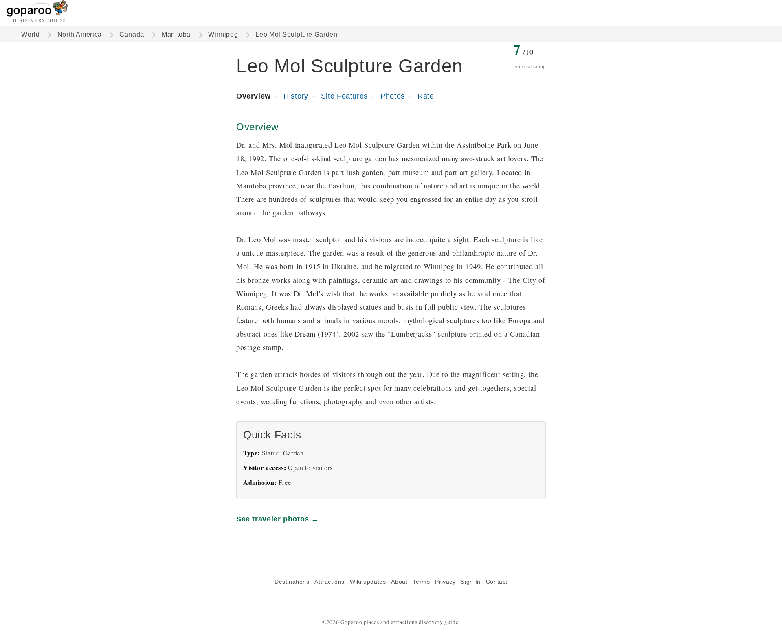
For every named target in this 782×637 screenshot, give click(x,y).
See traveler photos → (277, 518)
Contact (496, 582)
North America (79, 34)
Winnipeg (223, 34)
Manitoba (176, 34)
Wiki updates (368, 582)
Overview (253, 96)
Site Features (344, 96)
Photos (392, 96)
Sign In (470, 582)
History (295, 96)
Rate (425, 96)
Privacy (445, 582)
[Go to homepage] (37, 14)
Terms (421, 582)
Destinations (292, 582)
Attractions (329, 582)
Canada (131, 34)
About (399, 582)
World (30, 34)
